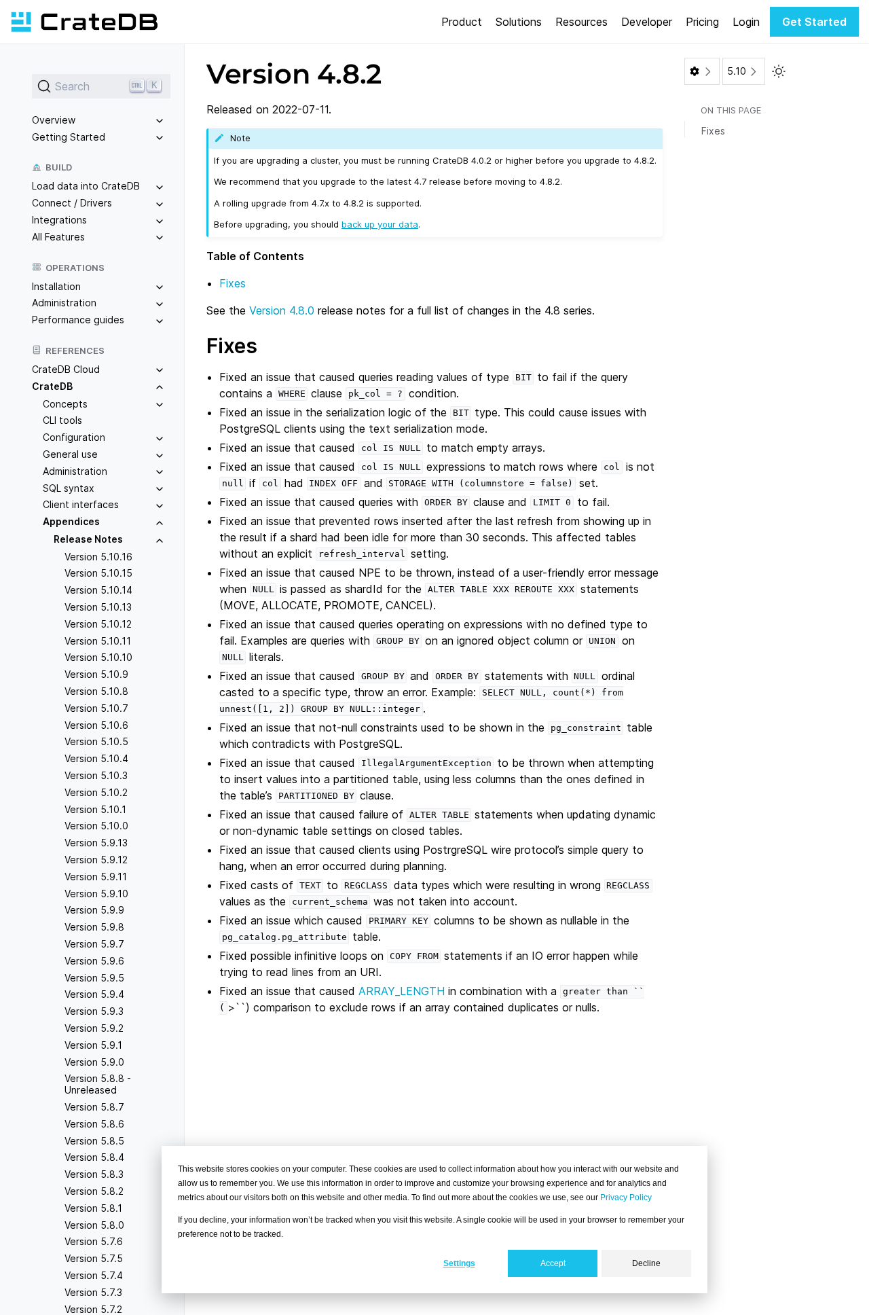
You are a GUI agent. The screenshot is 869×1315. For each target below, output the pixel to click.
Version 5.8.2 (94, 1191)
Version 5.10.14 (98, 590)
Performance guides (78, 319)
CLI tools (62, 421)
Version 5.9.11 (95, 876)
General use (70, 454)
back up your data (379, 224)
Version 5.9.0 (94, 1062)
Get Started (814, 22)
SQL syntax (68, 488)
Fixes (232, 283)
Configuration (74, 437)
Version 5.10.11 (97, 641)
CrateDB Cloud (66, 369)
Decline (646, 1263)
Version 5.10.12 (98, 624)
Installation (56, 286)
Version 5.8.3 (94, 1174)
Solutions (519, 22)
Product (461, 22)
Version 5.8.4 (94, 1158)
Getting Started (68, 137)
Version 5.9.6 (94, 961)
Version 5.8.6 (94, 1124)
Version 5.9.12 (96, 859)
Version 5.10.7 (96, 708)
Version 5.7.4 (93, 1275)
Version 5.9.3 (94, 1011)
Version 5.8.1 (93, 1208)
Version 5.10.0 (96, 826)
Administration (64, 303)
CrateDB (52, 386)
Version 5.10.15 (98, 573)
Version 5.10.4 (96, 759)
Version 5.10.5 (96, 742)
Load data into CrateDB (86, 186)
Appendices (71, 521)
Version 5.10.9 (96, 675)
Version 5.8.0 (94, 1225)
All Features (58, 236)
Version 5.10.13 (98, 607)
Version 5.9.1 (93, 1045)
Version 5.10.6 (96, 725)
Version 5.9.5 (94, 978)
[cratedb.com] (84, 21)
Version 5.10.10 (98, 658)
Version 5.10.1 (95, 809)
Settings (459, 1263)
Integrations (59, 220)
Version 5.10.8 (96, 691)
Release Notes (88, 539)
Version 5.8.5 (94, 1141)
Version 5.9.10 (96, 893)
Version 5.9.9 (94, 910)
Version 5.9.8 (94, 927)
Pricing (702, 22)
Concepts (65, 404)
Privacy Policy (626, 1197)
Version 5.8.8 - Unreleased (97, 1084)
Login (746, 22)
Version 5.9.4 (94, 995)
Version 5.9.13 (96, 842)
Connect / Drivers (72, 203)
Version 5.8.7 (94, 1107)
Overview (53, 120)
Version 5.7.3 (93, 1292)
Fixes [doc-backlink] (231, 346)
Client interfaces (81, 505)
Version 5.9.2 (94, 1028)
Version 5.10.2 (96, 792)
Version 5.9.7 (94, 944)
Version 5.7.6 (93, 1242)
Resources (581, 22)
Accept (553, 1263)
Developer (646, 22)
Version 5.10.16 (98, 556)
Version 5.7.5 (93, 1258)
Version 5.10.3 (96, 775)
